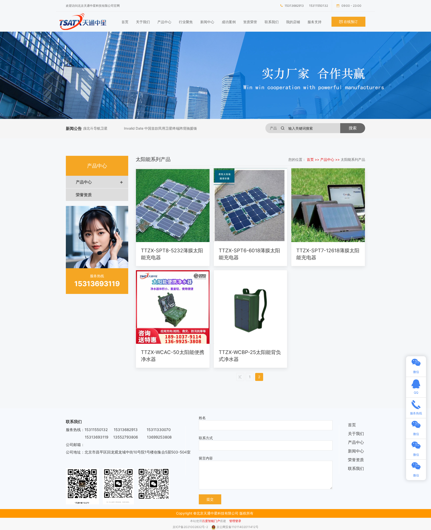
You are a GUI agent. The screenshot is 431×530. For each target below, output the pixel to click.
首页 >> (313, 159)
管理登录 (235, 521)
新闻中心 (207, 22)
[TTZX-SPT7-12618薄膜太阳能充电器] (328, 205)
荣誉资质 (84, 194)
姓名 (202, 418)
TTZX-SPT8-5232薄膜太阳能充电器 (172, 254)
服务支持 (315, 22)
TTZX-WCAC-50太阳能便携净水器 (172, 355)
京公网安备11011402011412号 (237, 527)
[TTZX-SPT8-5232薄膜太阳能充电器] (173, 205)
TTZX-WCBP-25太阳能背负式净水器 (250, 355)
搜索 (353, 128)
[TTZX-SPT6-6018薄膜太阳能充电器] (250, 205)
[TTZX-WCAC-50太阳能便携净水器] (173, 307)
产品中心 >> (330, 159)
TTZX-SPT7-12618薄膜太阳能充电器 (327, 254)
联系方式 (206, 438)
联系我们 (272, 22)
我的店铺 (293, 22)
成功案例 (229, 22)
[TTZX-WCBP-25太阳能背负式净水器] (250, 307)
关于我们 (143, 22)
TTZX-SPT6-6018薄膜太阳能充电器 (249, 254)
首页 (124, 22)
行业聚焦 (186, 22)
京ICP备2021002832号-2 (191, 527)
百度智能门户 (211, 521)
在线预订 (350, 21)
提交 (210, 499)
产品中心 (164, 22)
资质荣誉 (250, 22)
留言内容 (206, 458)
